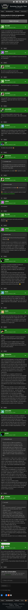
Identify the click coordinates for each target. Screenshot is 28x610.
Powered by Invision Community (14, 607)
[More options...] (25, 27)
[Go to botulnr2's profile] (2, 126)
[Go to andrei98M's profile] (2, 110)
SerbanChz (8, 354)
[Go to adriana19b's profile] (2, 411)
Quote (5, 48)
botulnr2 (7, 125)
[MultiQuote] (2, 48)
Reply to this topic (14, 21)
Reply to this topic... (8, 580)
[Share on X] (4, 595)
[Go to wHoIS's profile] (2, 434)
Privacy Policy (21, 604)
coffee (7, 201)
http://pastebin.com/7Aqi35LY (8, 193)
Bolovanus (8, 155)
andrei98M (8, 109)
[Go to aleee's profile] (2, 52)
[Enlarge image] (13, 147)
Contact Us (11, 605)
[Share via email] (11, 595)
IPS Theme (5, 604)
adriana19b (8, 410)
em (6, 330)
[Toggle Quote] (3, 161)
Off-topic (17, 16)
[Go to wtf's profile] (2, 143)
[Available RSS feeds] (26, 600)
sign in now (8, 574)
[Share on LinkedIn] (2, 595)
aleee (6, 51)
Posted (10, 27)
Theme (15, 604)
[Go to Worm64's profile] (2, 26)
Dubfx (6, 311)
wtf (6, 143)
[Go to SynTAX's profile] (2, 547)
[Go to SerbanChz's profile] (2, 355)
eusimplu (7, 66)
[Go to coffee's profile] (2, 202)
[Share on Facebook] (6, 595)
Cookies (17, 605)
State (6, 291)
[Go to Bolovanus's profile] (2, 156)
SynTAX (7, 546)
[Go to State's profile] (2, 292)
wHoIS (7, 433)
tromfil (7, 259)
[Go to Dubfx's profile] (2, 312)
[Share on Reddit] (9, 595)
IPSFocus (11, 604)
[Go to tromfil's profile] (2, 260)
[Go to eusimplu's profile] (2, 66)
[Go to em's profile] (2, 331)
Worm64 (4, 16)
